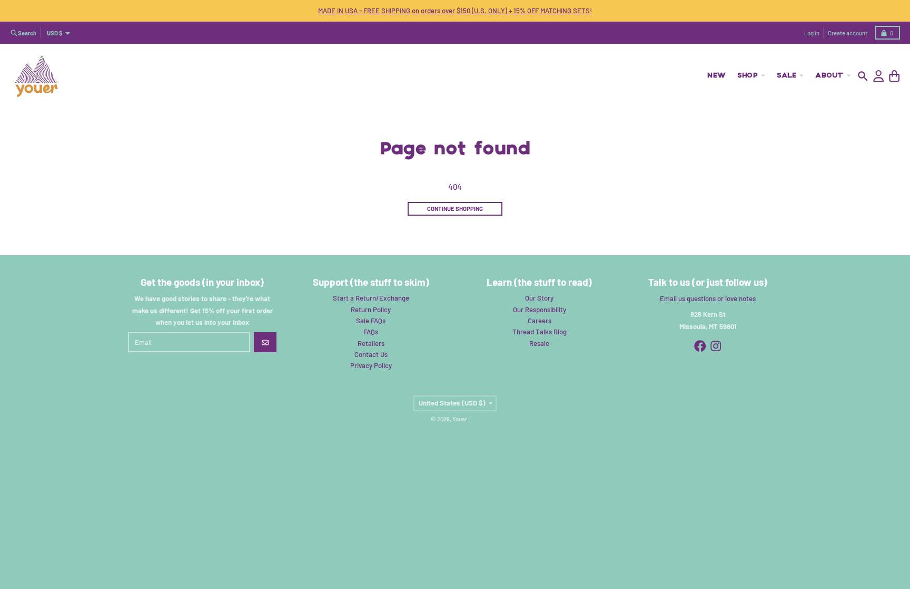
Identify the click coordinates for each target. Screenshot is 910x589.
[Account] (879, 76)
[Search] (863, 76)
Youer (459, 419)
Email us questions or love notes (708, 298)
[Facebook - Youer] (700, 346)
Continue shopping (455, 208)
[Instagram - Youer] (716, 346)
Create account (847, 33)
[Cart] (894, 76)
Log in (811, 33)
